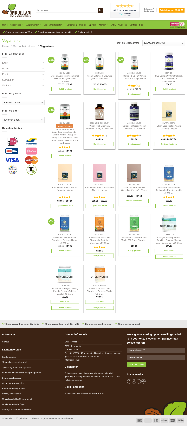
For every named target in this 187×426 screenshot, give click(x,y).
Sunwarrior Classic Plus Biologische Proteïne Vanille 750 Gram (99, 291)
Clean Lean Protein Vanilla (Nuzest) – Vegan (169, 127)
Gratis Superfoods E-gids (13, 404)
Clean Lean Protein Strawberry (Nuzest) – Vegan (99, 188)
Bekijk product (65, 89)
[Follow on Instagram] (134, 381)
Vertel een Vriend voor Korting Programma (21, 372)
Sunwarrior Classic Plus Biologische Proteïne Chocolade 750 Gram (99, 240)
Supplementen (32, 25)
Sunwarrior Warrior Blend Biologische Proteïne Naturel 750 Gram (65, 240)
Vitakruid (6, 85)
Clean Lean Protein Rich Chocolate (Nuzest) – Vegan (134, 188)
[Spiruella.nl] (16, 10)
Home (5, 25)
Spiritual (92, 25)
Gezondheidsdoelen (53, 25)
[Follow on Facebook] (129, 381)
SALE (113, 25)
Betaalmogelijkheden (11, 378)
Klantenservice (9, 357)
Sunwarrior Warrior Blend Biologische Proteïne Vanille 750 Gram (169, 190)
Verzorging (72, 25)
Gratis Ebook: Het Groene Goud (17, 399)
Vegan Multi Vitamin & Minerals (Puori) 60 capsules (99, 127)
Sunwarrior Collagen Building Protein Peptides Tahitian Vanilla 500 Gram (64, 291)
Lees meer (169, 250)
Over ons (122, 25)
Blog (141, 25)
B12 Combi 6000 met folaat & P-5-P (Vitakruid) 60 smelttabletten (168, 78)
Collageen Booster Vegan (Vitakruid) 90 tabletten (134, 127)
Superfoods (15, 25)
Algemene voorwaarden (13, 383)
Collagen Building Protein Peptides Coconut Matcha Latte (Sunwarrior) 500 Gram (169, 240)
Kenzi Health (82, 393)
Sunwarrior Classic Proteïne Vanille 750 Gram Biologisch (134, 238)
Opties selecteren (169, 144)
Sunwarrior (8, 80)
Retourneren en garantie (13, 388)
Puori (5, 74)
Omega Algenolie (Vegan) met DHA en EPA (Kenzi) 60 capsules (65, 78)
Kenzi (5, 63)
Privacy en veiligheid (11, 393)
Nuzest (5, 68)
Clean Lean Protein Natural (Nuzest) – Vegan (64, 188)
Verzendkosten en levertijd (14, 362)
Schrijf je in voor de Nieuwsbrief (16, 409)
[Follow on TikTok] (139, 381)
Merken (102, 25)
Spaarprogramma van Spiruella (16, 367)
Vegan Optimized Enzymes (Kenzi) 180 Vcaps (99, 77)
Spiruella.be (70, 393)
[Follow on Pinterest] (143, 381)
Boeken (82, 25)
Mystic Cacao (98, 393)
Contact (133, 25)
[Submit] (100, 10)
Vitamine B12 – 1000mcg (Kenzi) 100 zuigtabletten (134, 77)
